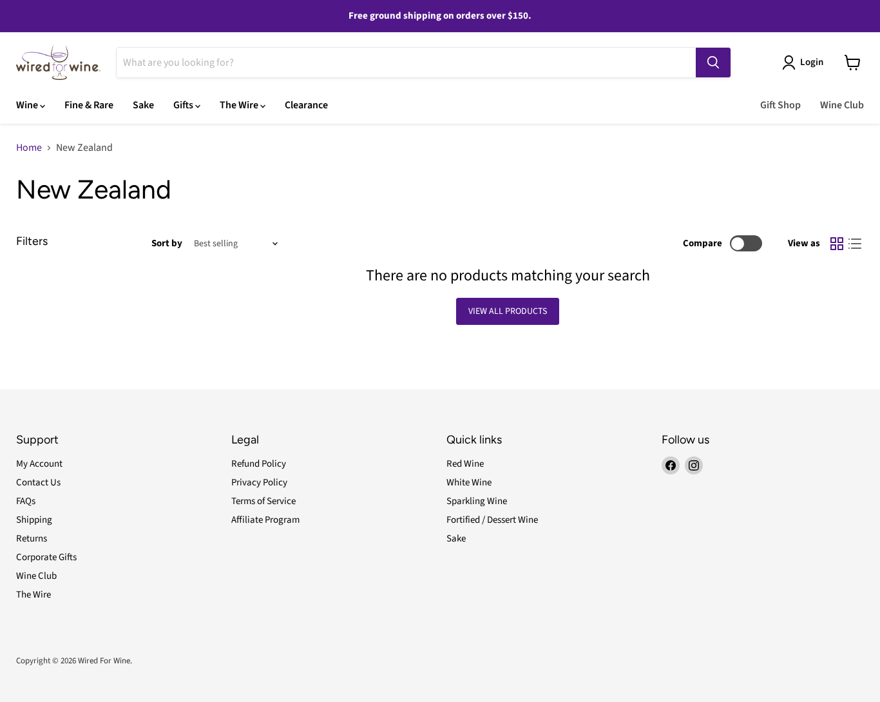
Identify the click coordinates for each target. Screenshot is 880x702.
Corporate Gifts (46, 557)
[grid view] (837, 244)
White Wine (469, 482)
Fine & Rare (88, 105)
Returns (31, 538)
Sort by (166, 243)
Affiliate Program (265, 520)
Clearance (306, 105)
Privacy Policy (259, 482)
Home (29, 147)
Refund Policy (258, 464)
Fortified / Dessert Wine (492, 520)
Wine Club (842, 105)
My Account (39, 464)
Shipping (34, 520)
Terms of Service (263, 501)
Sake (143, 105)
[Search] (713, 62)
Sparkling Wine (476, 501)
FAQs (25, 501)
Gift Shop (780, 105)
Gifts (184, 105)
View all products (507, 311)
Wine (28, 105)
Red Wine (465, 464)
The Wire (240, 105)
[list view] (855, 244)
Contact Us (38, 482)
